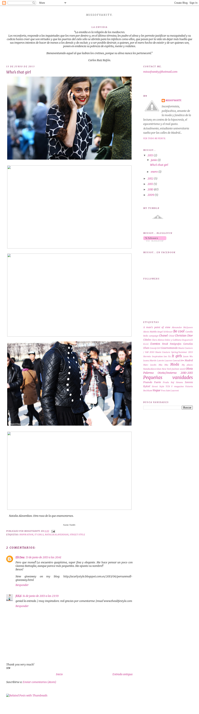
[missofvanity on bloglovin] (154, 240)
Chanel (163, 335)
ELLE (146, 344)
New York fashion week (173, 369)
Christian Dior (184, 335)
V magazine (177, 386)
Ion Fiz (167, 356)
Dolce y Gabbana (173, 339)
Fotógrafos (175, 343)
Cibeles (147, 339)
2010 (150, 189)
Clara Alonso (158, 339)
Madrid (189, 360)
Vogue (156, 390)
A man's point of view (156, 327)
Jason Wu (188, 356)
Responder (22, 585)
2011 (150, 184)
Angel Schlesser (165, 331)
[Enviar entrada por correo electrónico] (53, 531)
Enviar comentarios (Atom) (39, 682)
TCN (168, 386)
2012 (150, 178)
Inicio (59, 674)
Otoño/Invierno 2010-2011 (175, 373)
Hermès (147, 356)
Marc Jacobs (149, 364)
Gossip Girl (155, 348)
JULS (18, 596)
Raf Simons (177, 382)
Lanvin (160, 360)
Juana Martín (149, 360)
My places (187, 364)
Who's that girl (18, 72)
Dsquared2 (187, 339)
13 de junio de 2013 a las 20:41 (43, 557)
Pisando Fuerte (152, 382)
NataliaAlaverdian (57, 534)
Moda (174, 364)
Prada (166, 382)
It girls (39, 534)
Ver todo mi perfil (154, 138)
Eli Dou (20, 557)
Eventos (155, 344)
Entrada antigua (123, 674)
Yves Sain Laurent (170, 390)
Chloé (171, 335)
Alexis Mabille (150, 331)
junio (154, 160)
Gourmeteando (169, 347)
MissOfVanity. (99, 15)
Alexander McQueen (182, 327)
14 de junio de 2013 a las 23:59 (40, 596)
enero (154, 171)
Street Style (77, 534)
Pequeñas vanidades (168, 377)
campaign (153, 335)
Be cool (179, 331)
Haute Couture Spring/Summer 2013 (174, 352)
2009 (151, 195)
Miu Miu (163, 364)
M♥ (182, 360)
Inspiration (26, 534)
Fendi (165, 343)
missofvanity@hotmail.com (160, 71)
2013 (150, 155)
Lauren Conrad (172, 360)
